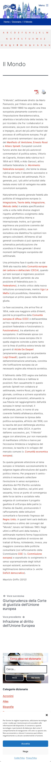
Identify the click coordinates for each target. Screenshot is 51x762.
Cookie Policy (19, 758)
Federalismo (9, 285)
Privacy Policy (31, 758)
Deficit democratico (13, 573)
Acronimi (8, 696)
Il (17, 45)
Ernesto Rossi (40, 142)
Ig (10, 45)
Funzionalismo (10, 330)
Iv (49, 45)
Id (2, 45)
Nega (25, 751)
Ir (33, 45)
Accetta (25, 743)
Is (37, 45)
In (26, 45)
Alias (5, 701)
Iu (45, 45)
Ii (13, 45)
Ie (6, 45)
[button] (46, 715)
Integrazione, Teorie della (16, 202)
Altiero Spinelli (12, 146)
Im (21, 45)
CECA (35, 270)
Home (7, 22)
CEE (20, 553)
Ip (30, 45)
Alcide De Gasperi (24, 349)
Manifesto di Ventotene (19, 142)
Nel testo (35, 677)
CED (25, 318)
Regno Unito (9, 519)
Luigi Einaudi (10, 357)
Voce (14, 677)
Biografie (8, 706)
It (41, 45)
